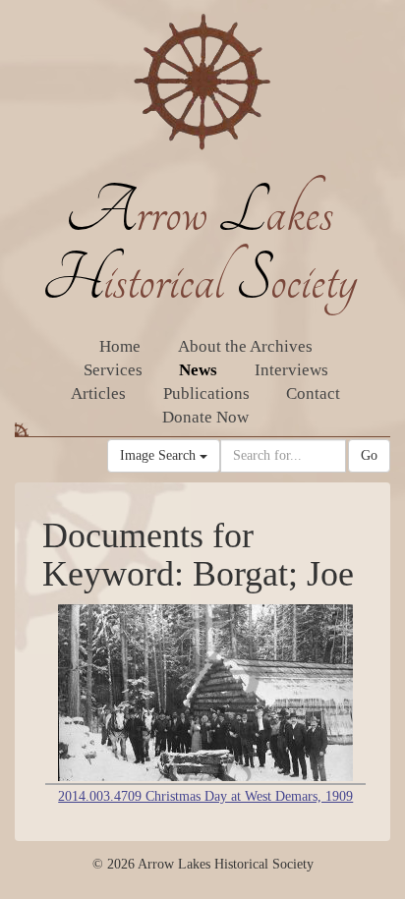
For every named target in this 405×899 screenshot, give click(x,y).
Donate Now (205, 417)
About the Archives (245, 346)
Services (113, 370)
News (198, 370)
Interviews (291, 370)
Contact (313, 393)
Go (369, 455)
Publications (206, 393)
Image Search (160, 455)
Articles (98, 393)
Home (120, 346)
